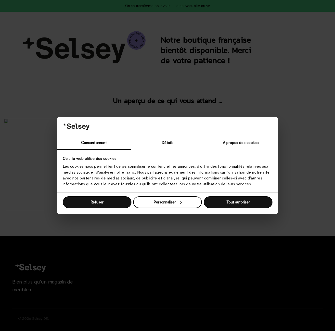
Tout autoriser (238, 202)
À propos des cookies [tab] (241, 142)
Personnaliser (165, 202)
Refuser (96, 202)
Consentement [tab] (94, 142)
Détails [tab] (167, 142)
